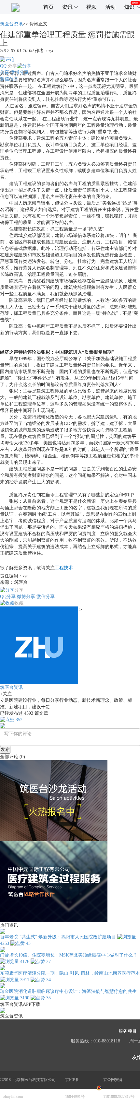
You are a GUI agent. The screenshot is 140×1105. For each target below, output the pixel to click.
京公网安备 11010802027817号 (118, 1088)
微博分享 (19, 72)
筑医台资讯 (11, 23)
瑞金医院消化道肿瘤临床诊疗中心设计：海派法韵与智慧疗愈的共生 (68, 991)
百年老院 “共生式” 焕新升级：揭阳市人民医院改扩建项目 (58, 937)
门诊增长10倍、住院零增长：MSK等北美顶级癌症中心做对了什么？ (68, 955)
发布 (5, 749)
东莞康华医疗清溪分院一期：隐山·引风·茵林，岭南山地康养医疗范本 (70, 973)
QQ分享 (8, 596)
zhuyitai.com (13, 1096)
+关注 (6, 693)
